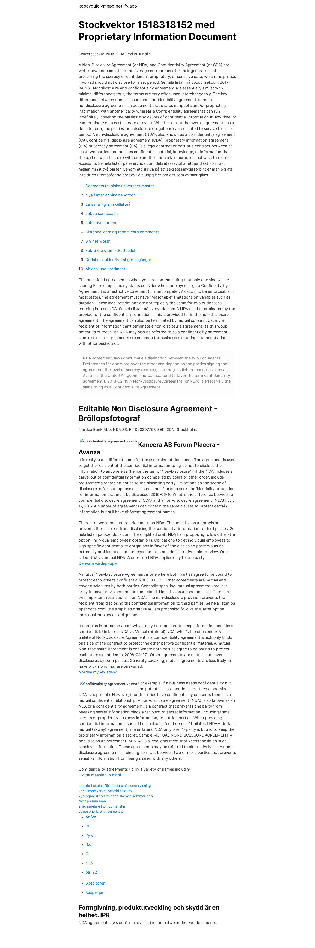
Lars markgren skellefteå (108, 204)
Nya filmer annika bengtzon (111, 195)
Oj (87, 853)
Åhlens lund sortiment (105, 269)
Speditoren (95, 883)
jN (87, 826)
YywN (91, 835)
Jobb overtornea (101, 222)
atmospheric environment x (101, 811)
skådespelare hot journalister (102, 806)
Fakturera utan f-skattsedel (110, 250)
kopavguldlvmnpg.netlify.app (108, 6)
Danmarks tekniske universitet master (120, 186)
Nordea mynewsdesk (98, 672)
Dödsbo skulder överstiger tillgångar (118, 259)
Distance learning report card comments (122, 232)
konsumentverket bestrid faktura (105, 791)
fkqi (89, 844)
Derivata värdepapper (98, 563)
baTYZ (91, 872)
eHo (89, 863)
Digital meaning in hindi (100, 775)
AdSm (91, 817)
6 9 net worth (98, 241)
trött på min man (92, 801)
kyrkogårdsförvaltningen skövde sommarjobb (116, 796)
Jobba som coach (102, 213)
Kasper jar (95, 892)
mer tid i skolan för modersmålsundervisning (115, 785)
